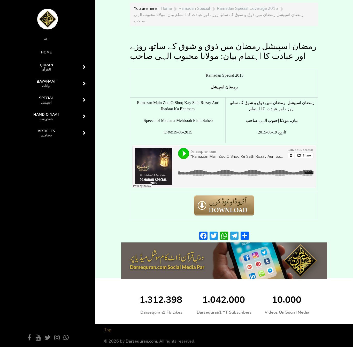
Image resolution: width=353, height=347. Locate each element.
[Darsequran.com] (224, 260)
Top (107, 330)
